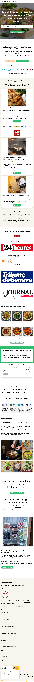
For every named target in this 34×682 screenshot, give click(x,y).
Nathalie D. (14, 404)
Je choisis (10, 677)
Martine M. (6, 404)
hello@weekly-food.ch (27, 509)
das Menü (9, 113)
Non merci (4, 677)
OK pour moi (16, 677)
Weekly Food (5, 594)
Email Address (5, 370)
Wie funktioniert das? (10, 60)
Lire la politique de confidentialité (6, 674)
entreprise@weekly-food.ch (16, 570)
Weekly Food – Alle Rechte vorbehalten (23, 674)
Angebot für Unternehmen (7, 567)
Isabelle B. (30, 404)
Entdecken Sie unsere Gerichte (17, 32)
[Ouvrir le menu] (9, 1)
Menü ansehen (17, 121)
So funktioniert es (29, 505)
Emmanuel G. (22, 404)
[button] (2, 680)
